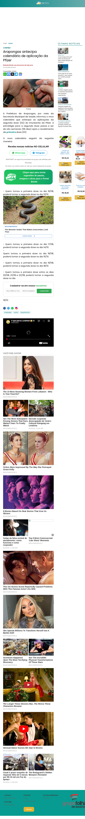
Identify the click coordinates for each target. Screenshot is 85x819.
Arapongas (7, 312)
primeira (11, 132)
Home (5, 43)
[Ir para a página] (42, 4)
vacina (16, 312)
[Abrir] (1, 4)
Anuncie (29, 809)
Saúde (10, 43)
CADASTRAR (44, 291)
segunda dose (25, 312)
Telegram (40, 153)
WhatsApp (20, 153)
